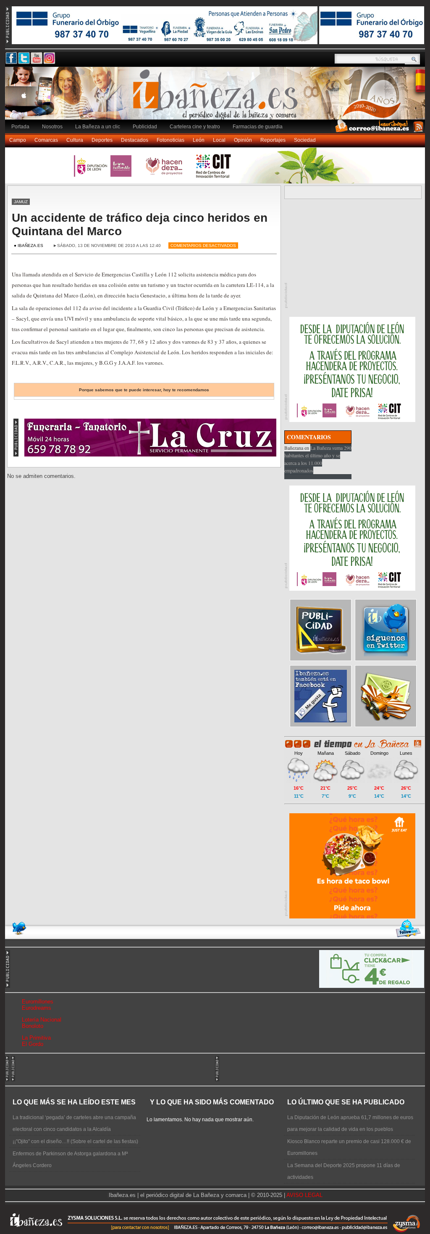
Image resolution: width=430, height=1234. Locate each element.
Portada (20, 127)
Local (219, 140)
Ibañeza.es (217, 98)
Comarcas (46, 140)
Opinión (243, 140)
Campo (17, 140)
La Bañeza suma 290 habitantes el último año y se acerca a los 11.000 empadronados (317, 459)
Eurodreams (36, 1008)
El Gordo (32, 1044)
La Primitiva (36, 1038)
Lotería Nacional (41, 1019)
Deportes (102, 140)
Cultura (74, 140)
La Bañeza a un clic (97, 127)
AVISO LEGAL (304, 1195)
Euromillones (37, 1001)
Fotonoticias (170, 140)
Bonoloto (32, 1026)
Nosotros (52, 127)
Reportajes (273, 140)
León (199, 140)
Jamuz (21, 201)
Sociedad (305, 140)
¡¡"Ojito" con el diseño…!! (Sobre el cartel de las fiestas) (75, 1141)
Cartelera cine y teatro (195, 127)
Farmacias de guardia (258, 127)
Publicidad (145, 127)
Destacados (134, 140)
